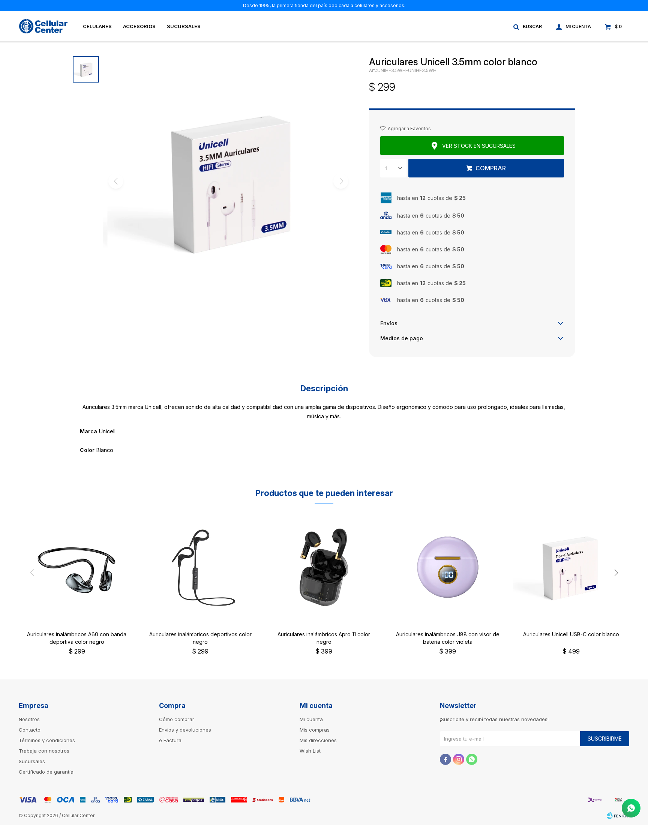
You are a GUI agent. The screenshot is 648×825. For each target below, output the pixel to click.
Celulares (97, 26)
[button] (528, 26)
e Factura (170, 740)
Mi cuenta (311, 719)
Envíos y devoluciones (185, 730)
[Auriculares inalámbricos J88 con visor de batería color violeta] (448, 567)
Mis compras (315, 730)
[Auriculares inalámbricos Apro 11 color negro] (324, 567)
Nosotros (29, 719)
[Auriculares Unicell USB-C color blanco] (571, 567)
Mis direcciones (318, 740)
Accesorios (139, 26)
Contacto (29, 730)
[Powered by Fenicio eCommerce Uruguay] (618, 815)
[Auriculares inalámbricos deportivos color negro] (200, 567)
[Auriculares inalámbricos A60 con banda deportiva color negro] (77, 567)
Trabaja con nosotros (44, 751)
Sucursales (184, 26)
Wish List (310, 751)
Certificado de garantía (46, 772)
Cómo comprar (176, 719)
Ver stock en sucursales (479, 146)
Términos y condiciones (47, 740)
